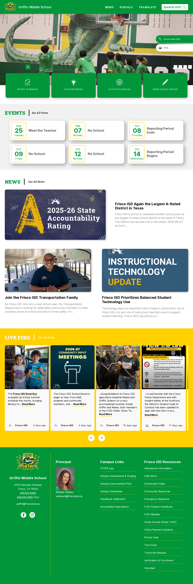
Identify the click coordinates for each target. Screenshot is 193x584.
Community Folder (154, 483)
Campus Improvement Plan (115, 483)
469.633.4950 (25, 497)
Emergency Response (156, 499)
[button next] (46, 386)
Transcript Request (155, 552)
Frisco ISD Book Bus (25, 393)
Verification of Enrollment (158, 560)
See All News (36, 181)
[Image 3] (185, 67)
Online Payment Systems (158, 529)
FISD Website (152, 514)
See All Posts (40, 112)
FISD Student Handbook (158, 506)
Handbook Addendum (112, 499)
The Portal (150, 545)
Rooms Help (151, 537)
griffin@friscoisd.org (28, 503)
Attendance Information (158, 468)
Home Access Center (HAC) (160, 522)
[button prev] (40, 386)
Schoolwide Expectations (114, 506)
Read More (28, 404)
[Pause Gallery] (27, 67)
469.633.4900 (28, 492)
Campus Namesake (111, 491)
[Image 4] (190, 67)
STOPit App (107, 468)
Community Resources (157, 491)
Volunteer (149, 568)
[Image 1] (175, 67)
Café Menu (150, 475)
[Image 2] (180, 67)
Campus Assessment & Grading (118, 475)
